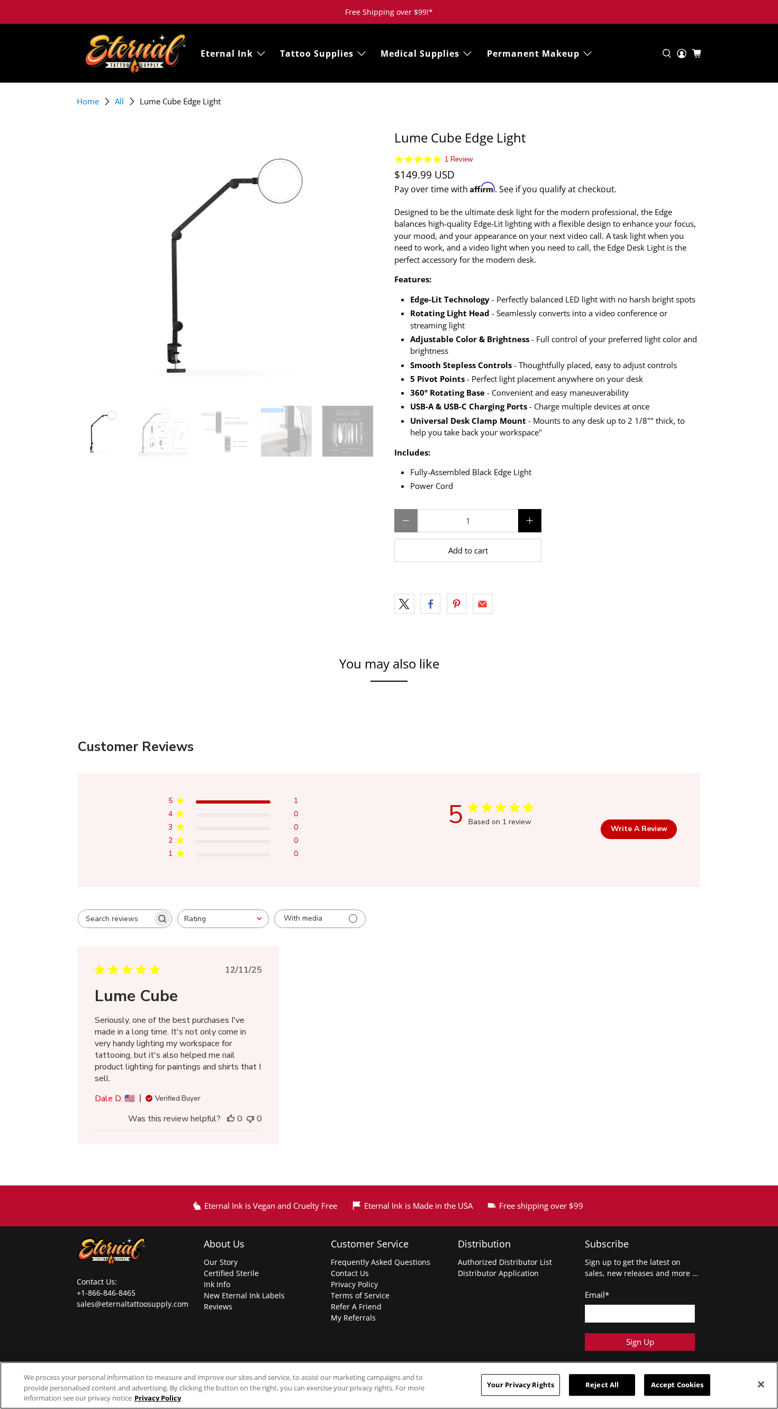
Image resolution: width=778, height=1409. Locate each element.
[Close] (761, 1384)
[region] (389, 1385)
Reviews (218, 1306)
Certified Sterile (231, 1273)
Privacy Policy (354, 1284)
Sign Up (640, 1341)
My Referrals (353, 1318)
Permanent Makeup (533, 53)
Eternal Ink (227, 53)
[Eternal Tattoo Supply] (135, 53)
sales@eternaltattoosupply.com (134, 1304)
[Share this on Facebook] (430, 604)
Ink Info (217, 1284)
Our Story (221, 1262)
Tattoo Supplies (317, 53)
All (119, 101)
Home (88, 101)
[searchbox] (115, 919)
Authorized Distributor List (505, 1262)
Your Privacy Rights (520, 1384)
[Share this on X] (404, 604)
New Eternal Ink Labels (244, 1295)
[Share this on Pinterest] (457, 604)
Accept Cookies (677, 1384)
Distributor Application (498, 1273)
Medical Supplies (420, 53)
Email (597, 1294)
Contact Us (350, 1273)
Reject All (602, 1384)
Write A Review (639, 829)
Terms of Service (360, 1295)
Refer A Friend (356, 1306)
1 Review (459, 159)
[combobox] (223, 918)
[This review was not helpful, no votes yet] (250, 1119)
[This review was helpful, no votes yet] (230, 1119)
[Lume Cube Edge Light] (230, 262)
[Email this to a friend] (483, 604)
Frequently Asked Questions (380, 1262)
